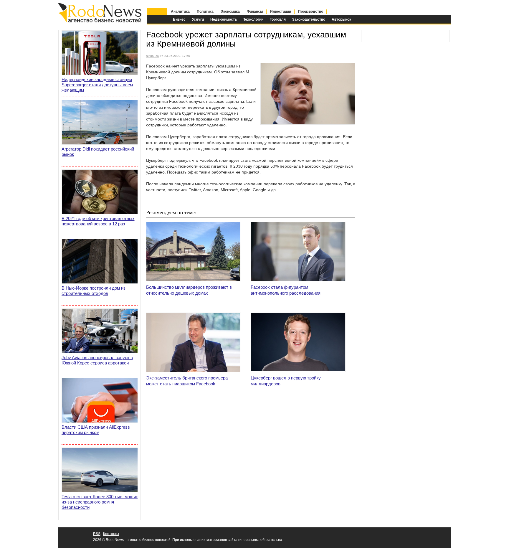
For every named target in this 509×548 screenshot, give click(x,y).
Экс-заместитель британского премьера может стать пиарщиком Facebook (187, 380)
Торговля (278, 19)
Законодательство (308, 19)
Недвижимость (223, 19)
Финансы (255, 11)
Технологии (253, 19)
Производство (310, 11)
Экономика (230, 11)
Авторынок (341, 19)
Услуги (198, 19)
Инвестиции (280, 11)
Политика (205, 11)
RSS (96, 534)
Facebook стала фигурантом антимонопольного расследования (285, 290)
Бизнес (179, 19)
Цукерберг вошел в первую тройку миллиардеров (286, 380)
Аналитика (180, 11)
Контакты (111, 534)
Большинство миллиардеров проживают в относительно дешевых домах (189, 290)
